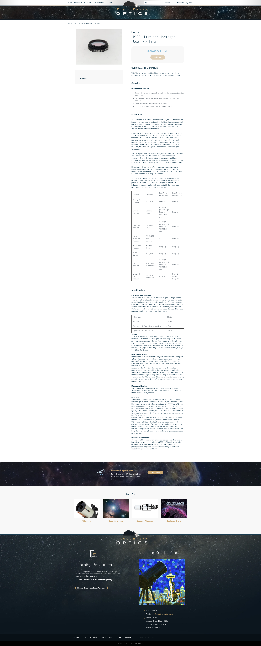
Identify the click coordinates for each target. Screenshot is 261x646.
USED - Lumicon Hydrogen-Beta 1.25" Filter (87, 23)
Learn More (156, 472)
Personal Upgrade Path (122, 470)
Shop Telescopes (75, 3)
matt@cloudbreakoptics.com (162, 614)
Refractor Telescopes (145, 521)
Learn (110, 3)
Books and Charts (174, 521)
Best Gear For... (99, 3)
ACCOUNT (180, 3)
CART (191, 3)
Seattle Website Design (126, 643)
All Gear (87, 3)
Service (168, 3)
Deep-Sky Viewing (116, 521)
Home (70, 23)
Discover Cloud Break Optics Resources (91, 588)
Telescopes (86, 521)
